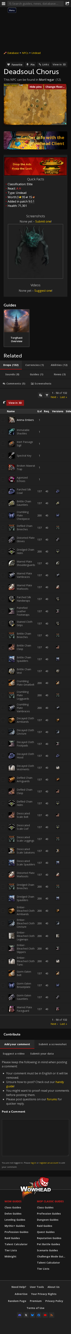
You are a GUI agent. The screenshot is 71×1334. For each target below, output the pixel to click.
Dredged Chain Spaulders (25, 898)
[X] (26, 1315)
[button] (29, 109)
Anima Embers (25, 420)
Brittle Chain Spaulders (24, 659)
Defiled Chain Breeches (24, 527)
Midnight (10, 1256)
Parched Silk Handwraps (24, 598)
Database (13, 53)
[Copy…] (40, 395)
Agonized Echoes (22, 479)
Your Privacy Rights (43, 1294)
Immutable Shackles (23, 431)
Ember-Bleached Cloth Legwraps (26, 936)
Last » (63, 397)
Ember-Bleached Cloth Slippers (26, 948)
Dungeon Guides (47, 1219)
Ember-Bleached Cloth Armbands (26, 911)
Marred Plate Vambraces (24, 575)
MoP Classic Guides (50, 1201)
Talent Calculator (16, 1244)
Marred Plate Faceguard (24, 1009)
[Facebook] (39, 1315)
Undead (36, 53)
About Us (54, 1287)
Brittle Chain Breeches (24, 635)
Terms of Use (35, 1308)
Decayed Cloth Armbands (25, 720)
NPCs (25, 53)
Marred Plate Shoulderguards (26, 563)
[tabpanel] (35, 708)
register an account (48, 1162)
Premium (36, 1301)
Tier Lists (11, 1250)
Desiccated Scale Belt (23, 815)
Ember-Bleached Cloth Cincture (26, 923)
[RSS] (51, 1315)
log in (33, 1162)
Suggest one (43, 291)
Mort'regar (46, 80)
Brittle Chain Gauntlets (24, 503)
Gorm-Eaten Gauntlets (24, 997)
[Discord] (19, 1315)
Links (45, 64)
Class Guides (13, 1207)
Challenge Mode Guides (52, 1256)
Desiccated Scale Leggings (25, 838)
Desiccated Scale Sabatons (26, 850)
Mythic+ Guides (15, 1226)
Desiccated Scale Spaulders (26, 862)
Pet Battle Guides (48, 1244)
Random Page (17, 1301)
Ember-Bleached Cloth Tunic (26, 961)
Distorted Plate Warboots (26, 874)
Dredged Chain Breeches (25, 886)
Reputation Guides (49, 1238)
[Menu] (3, 3)
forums (52, 1099)
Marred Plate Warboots (24, 587)
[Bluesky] (32, 1315)
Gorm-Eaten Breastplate (24, 985)
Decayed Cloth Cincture (25, 731)
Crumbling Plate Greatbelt (25, 682)
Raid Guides (12, 1238)
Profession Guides (16, 1232)
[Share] (67, 3)
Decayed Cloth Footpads (25, 743)
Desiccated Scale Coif (23, 827)
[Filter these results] (47, 395)
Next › (54, 397)
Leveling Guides (15, 1219)
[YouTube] (45, 1315)
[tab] (11, 365)
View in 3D (59, 64)
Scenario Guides (47, 1250)
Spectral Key (24, 455)
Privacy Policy (54, 1301)
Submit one (43, 221)
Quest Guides (46, 1232)
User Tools (37, 1287)
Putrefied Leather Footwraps (23, 611)
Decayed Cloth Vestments (25, 767)
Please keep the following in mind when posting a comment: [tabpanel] (35, 1114)
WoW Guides (13, 1201)
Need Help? (18, 1287)
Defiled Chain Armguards (24, 779)
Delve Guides (13, 1213)
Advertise (21, 1294)
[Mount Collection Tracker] (35, 140)
